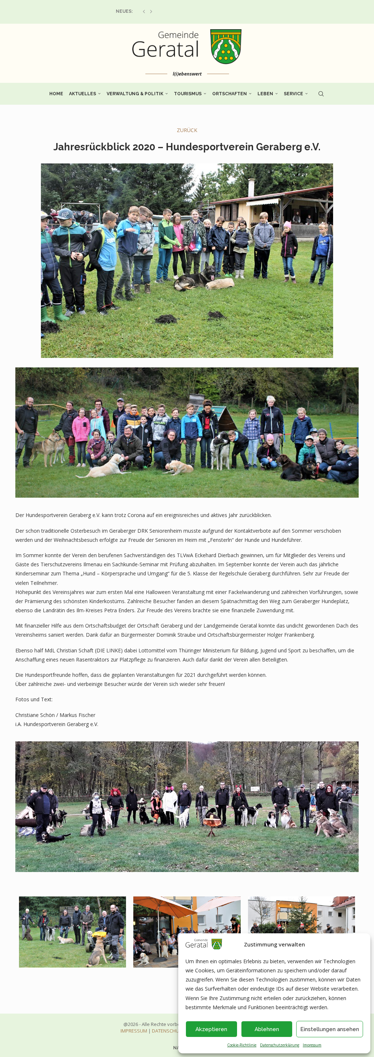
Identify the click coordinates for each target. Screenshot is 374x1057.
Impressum (312, 1045)
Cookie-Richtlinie (241, 1045)
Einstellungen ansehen (329, 1029)
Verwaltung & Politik (135, 93)
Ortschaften (229, 93)
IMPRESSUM (134, 1030)
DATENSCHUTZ (168, 1030)
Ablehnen (267, 1029)
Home (56, 93)
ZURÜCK (187, 130)
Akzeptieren (211, 1029)
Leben (265, 93)
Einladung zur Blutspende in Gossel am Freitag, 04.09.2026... (188, 11)
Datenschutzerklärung (279, 1045)
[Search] (321, 93)
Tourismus (188, 93)
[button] (144, 11)
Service (293, 93)
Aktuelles (82, 93)
